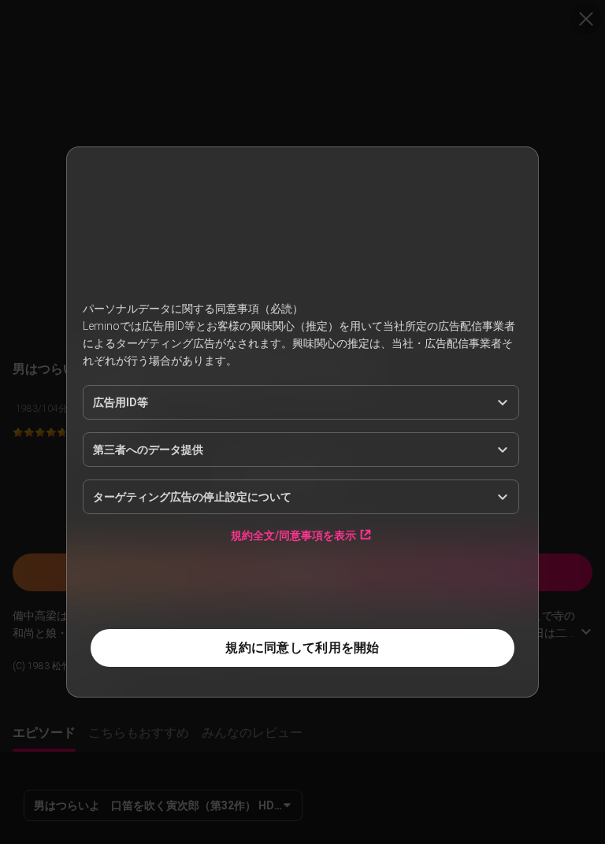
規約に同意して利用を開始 (302, 647)
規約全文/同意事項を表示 (293, 535)
